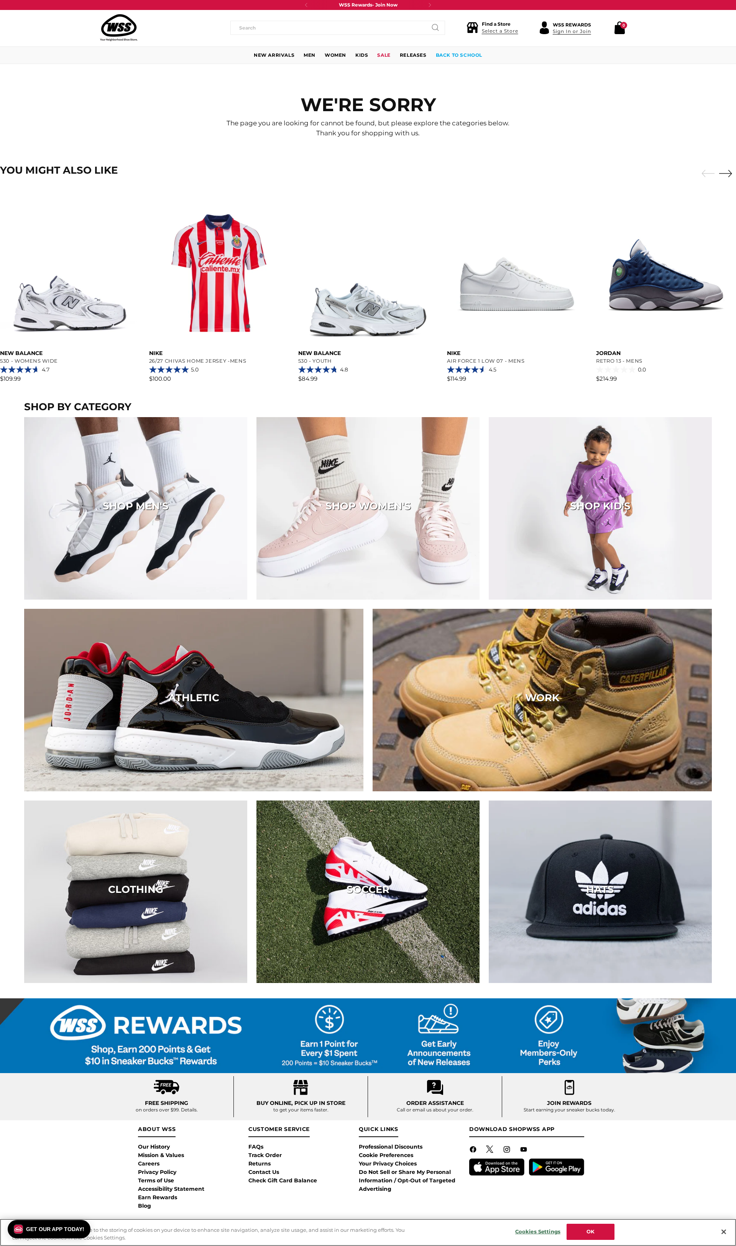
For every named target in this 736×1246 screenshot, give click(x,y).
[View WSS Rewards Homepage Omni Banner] (368, 1035)
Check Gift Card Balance (282, 1180)
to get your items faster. (301, 1110)
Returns (259, 1163)
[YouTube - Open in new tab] (524, 1151)
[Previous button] (306, 5)
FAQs (255, 1146)
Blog (144, 1205)
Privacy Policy (157, 1172)
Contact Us (263, 1172)
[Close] (723, 1231)
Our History (154, 1146)
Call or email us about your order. (435, 1110)
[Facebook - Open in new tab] (473, 1151)
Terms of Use (156, 1180)
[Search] (435, 27)
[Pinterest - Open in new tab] (490, 1151)
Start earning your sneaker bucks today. (569, 1110)
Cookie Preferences (386, 1155)
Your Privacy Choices (388, 1163)
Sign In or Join (572, 31)
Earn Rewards (157, 1197)
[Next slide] (727, 173)
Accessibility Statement (171, 1188)
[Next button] (429, 5)
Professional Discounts (390, 1146)
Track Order (265, 1155)
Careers (148, 1163)
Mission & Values (161, 1155)
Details (189, 1110)
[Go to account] (544, 27)
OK (590, 1231)
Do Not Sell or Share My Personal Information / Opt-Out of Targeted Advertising (407, 1180)
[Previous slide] (706, 173)
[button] (492, 28)
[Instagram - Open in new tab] (507, 1151)
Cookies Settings (537, 1231)
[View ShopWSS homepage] (119, 27)
